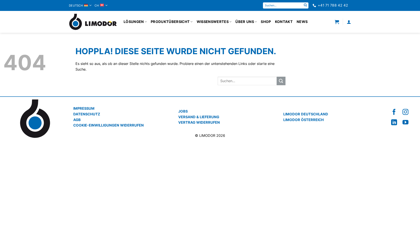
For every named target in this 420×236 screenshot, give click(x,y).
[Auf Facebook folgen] (394, 112)
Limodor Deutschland (305, 114)
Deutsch (76, 5)
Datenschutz (86, 114)
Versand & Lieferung (198, 117)
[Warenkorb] (337, 22)
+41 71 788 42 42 (333, 5)
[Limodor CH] (93, 21)
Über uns (244, 21)
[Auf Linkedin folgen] (394, 122)
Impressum (83, 108)
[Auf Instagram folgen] (405, 112)
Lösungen (134, 21)
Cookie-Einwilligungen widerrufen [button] (108, 125)
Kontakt (284, 21)
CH (96, 5)
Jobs (183, 111)
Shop (266, 21)
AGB (77, 120)
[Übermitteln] (305, 5)
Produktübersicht (170, 21)
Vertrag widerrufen (199, 122)
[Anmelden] (349, 22)
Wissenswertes (213, 21)
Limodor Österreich (303, 120)
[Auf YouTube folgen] (405, 122)
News (302, 21)
